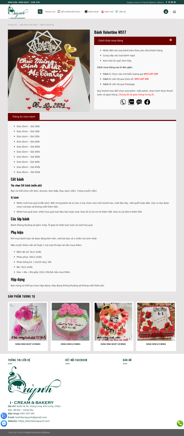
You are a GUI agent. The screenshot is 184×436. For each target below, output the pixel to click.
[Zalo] (4, 415)
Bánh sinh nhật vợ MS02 (113, 344)
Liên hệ (122, 11)
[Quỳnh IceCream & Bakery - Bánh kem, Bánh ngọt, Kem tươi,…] (20, 11)
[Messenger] (4, 423)
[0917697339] (180, 423)
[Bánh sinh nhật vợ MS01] (28, 322)
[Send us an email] (175, 2)
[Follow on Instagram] (169, 2)
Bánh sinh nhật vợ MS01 (27, 344)
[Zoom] (12, 108)
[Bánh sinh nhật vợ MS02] (113, 322)
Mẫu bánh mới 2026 (70, 11)
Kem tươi (109, 11)
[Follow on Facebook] (166, 2)
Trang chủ (50, 11)
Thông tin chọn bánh (23, 116)
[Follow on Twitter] (172, 2)
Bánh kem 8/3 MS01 (70, 344)
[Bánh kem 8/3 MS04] (156, 322)
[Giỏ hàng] (174, 11)
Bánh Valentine (47, 24)
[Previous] (8, 327)
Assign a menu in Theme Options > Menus (145, 2)
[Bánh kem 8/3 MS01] (70, 322)
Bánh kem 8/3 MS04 (156, 344)
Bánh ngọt (93, 11)
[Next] (176, 327)
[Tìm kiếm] (40, 11)
